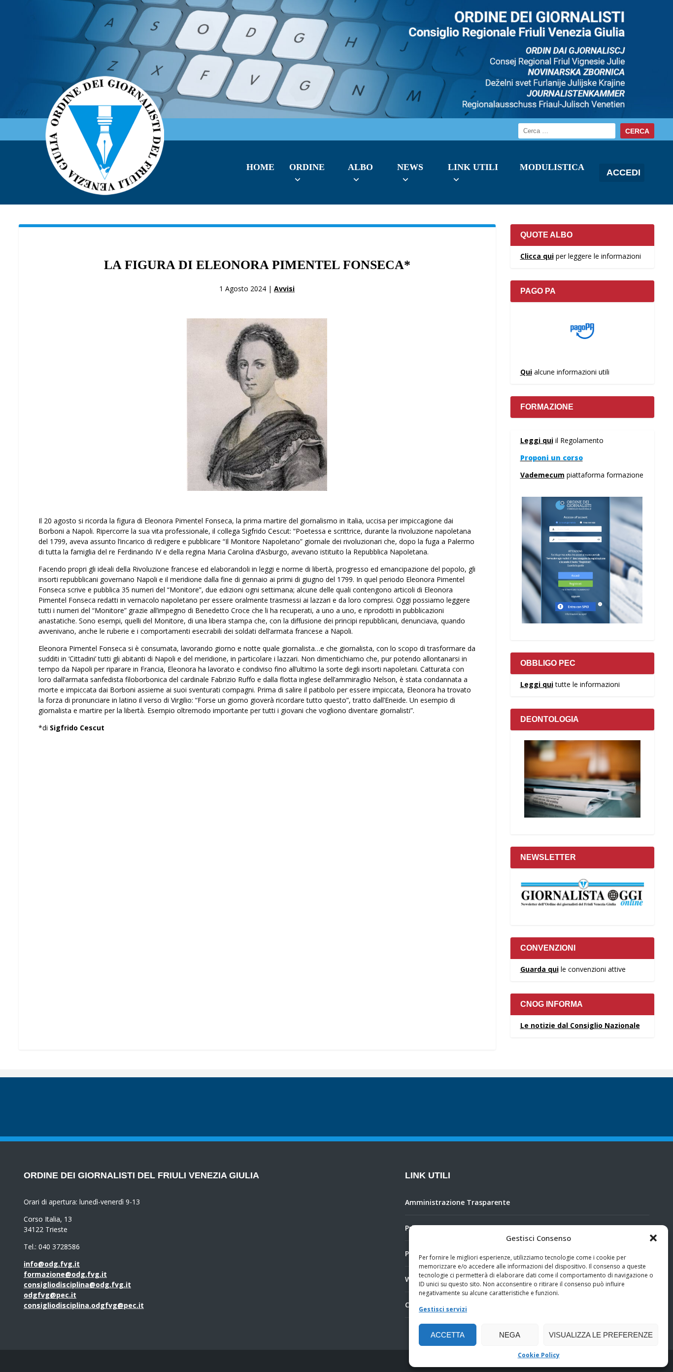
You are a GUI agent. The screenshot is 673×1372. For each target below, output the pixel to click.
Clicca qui (537, 256)
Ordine (307, 167)
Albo (360, 167)
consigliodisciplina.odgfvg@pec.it (84, 1305)
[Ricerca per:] (566, 130)
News (410, 167)
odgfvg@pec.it (50, 1295)
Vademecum (542, 475)
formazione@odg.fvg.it (65, 1274)
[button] (653, 1238)
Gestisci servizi (443, 1309)
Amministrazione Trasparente (457, 1202)
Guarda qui (539, 969)
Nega (509, 1335)
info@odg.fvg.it (52, 1264)
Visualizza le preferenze (601, 1335)
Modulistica (552, 167)
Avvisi (284, 288)
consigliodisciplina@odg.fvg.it (77, 1284)
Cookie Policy (539, 1355)
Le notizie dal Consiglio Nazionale (580, 1025)
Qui (526, 372)
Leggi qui (536, 440)
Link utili (473, 167)
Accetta (448, 1335)
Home (260, 167)
